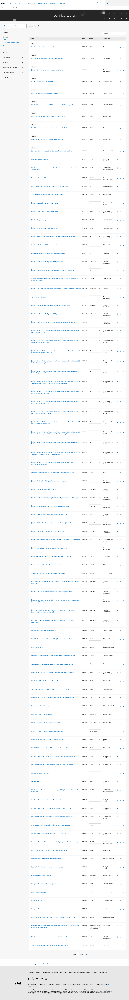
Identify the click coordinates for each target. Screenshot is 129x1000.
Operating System (8, 72)
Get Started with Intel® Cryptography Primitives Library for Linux (51, 808)
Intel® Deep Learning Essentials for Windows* (47, 220)
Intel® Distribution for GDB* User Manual (45, 203)
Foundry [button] (62, 3)
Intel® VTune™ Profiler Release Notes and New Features (48, 681)
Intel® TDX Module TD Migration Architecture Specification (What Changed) (57, 289)
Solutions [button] (31, 3)
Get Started (35, 781)
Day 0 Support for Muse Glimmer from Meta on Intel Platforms (50, 128)
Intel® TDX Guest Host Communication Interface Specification (52, 592)
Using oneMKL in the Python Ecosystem (43, 884)
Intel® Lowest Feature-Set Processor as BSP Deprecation (51, 937)
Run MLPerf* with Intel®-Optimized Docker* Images (47, 867)
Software (6, 52)
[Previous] (71, 954)
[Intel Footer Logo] (18, 983)
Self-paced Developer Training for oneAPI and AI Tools (48, 573)
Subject (5, 62)
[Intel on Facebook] (28, 979)
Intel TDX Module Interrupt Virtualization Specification (50, 514)
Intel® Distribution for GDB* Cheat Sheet (45, 211)
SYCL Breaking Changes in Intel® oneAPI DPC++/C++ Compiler (50, 689)
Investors (63, 972)
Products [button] (12, 3)
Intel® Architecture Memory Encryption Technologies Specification (54, 270)
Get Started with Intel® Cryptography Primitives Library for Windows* (53, 765)
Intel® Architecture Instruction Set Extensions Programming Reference (55, 237)
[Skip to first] (69, 954)
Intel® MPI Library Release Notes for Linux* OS (45, 723)
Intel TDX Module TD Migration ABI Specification (48, 262)
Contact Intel (46, 972)
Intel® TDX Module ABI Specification (44, 489)
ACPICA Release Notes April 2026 (41, 875)
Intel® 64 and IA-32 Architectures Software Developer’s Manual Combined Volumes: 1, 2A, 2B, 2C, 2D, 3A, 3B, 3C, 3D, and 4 (55, 453)
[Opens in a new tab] (117, 70)
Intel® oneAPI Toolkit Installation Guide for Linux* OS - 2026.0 (50, 825)
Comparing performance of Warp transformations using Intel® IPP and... (53, 656)
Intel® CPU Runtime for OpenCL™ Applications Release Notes (50, 748)
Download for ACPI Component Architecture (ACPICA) (48, 859)
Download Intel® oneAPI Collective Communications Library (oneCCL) (53, 917)
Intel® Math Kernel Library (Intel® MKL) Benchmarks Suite (49, 850)
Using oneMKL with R (38, 900)
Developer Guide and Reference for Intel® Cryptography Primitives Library (54, 842)
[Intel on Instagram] (45, 979)
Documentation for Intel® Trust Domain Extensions (47, 58)
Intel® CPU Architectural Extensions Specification (48, 70)
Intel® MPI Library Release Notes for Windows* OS (47, 731)
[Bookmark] (120, 48)
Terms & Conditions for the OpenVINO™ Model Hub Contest (50, 945)
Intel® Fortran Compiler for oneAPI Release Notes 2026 (48, 116)
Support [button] (22, 3)
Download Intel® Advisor (38, 647)
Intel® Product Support (38, 892)
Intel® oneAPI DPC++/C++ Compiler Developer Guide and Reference (52, 672)
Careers (70, 972)
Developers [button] (42, 3)
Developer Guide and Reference (41, 178)
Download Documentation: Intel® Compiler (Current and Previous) (51, 151)
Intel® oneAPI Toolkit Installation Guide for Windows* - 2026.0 (50, 186)
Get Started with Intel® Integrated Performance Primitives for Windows (53, 756)
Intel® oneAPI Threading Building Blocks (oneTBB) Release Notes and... (53, 698)
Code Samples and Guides (11, 43)
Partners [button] (53, 3)
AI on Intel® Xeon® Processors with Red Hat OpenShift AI (50, 548)
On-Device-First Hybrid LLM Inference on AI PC (46, 565)
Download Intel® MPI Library (40, 706)
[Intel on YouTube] (41, 979)
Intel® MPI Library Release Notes (41, 714)
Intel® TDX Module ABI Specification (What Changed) (49, 481)
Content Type (7, 78)
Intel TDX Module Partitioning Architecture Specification (51, 506)
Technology (6, 57)
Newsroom (55, 972)
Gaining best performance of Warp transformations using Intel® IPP (52, 664)
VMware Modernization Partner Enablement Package (49, 253)
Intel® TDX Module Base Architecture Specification (49, 531)
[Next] (84, 954)
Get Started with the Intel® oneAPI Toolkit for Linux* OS (48, 833)
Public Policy (103, 972)
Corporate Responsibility (82, 972)
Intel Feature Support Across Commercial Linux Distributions (52, 556)
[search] (35, 964)
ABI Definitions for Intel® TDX (40, 297)
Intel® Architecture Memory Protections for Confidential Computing (54, 322)
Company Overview (34, 972)
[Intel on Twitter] (33, 979)
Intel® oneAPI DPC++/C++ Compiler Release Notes (47, 139)
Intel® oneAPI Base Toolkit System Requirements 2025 (48, 739)
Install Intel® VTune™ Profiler (40, 773)
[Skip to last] (86, 954)
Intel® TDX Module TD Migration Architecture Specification (51, 305)
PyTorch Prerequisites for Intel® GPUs (43, 81)
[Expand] (123, 47)
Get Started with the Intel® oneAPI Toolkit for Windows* (48, 800)
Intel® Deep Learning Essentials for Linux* (46, 228)
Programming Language (10, 67)
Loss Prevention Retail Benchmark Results (44, 47)
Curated (5, 37)
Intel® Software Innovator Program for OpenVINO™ (47, 93)
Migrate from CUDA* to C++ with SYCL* (43, 630)
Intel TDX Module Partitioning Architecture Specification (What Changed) (56, 498)
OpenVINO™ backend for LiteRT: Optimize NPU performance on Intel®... (53, 473)
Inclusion (94, 972)
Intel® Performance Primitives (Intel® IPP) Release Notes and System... (53, 639)
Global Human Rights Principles (87, 992)
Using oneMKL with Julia (39, 909)
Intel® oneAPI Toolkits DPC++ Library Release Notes (47, 245)
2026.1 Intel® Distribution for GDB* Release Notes (47, 195)
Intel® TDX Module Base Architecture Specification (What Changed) (54, 523)
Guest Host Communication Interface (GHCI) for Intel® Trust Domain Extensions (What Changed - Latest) (53, 611)
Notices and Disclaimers (95, 991)
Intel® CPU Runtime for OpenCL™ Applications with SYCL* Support (52, 105)
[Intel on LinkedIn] (37, 979)
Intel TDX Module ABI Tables (40, 159)
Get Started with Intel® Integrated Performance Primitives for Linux (52, 817)
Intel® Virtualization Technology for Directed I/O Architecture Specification (56, 540)
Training (5, 46)
